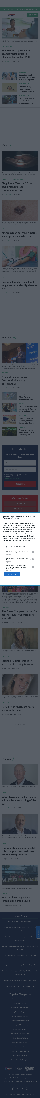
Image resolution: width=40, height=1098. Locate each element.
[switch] (32, 552)
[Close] (36, 517)
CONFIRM (12, 574)
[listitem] (20, 547)
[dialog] (20, 549)
